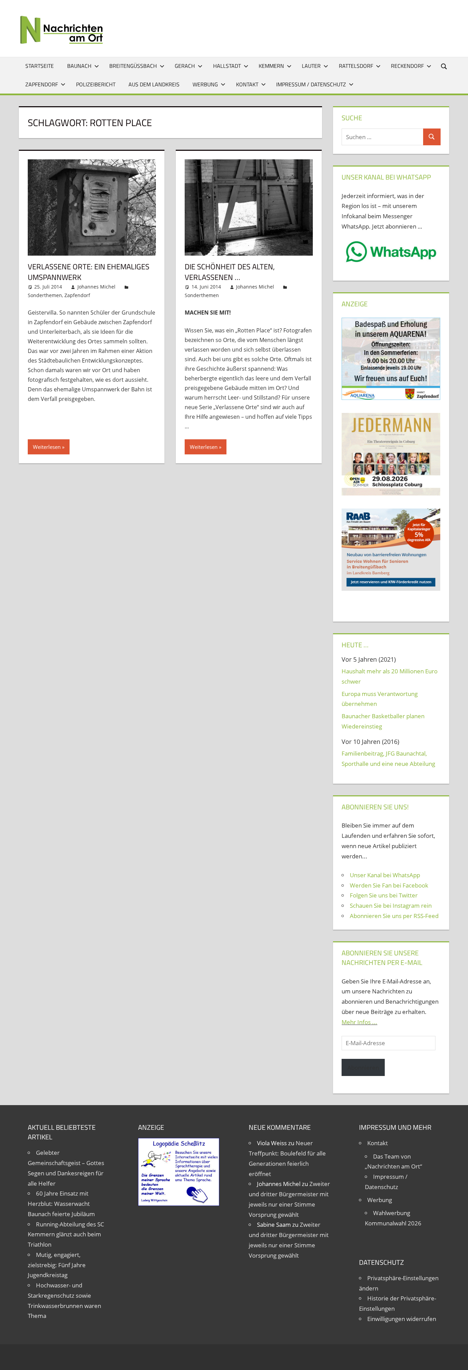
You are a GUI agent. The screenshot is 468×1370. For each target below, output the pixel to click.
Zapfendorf (41, 84)
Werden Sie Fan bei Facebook (389, 885)
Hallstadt (227, 66)
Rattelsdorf (356, 66)
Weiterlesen (47, 446)
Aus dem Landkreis (154, 84)
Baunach (79, 66)
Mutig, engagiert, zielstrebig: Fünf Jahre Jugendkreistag (57, 1265)
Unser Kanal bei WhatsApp (385, 875)
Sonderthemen (45, 295)
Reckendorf (407, 66)
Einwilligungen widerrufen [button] (401, 1319)
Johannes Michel (96, 286)
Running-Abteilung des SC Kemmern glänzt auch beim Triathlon (66, 1234)
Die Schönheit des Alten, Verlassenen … (230, 272)
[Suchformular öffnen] (444, 66)
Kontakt (247, 84)
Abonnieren (363, 1068)
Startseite (39, 66)
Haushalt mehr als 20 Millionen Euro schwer (390, 676)
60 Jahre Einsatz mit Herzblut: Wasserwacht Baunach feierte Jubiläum (61, 1203)
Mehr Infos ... (359, 1022)
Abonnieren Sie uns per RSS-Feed (394, 916)
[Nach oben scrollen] (457, 1359)
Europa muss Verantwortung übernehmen (380, 699)
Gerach (185, 66)
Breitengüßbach (133, 66)
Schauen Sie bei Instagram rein (391, 905)
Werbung (205, 84)
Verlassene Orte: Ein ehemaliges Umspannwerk (88, 272)
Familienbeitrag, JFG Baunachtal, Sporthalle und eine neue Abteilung (388, 758)
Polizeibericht (95, 84)
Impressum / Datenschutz (311, 84)
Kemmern (271, 66)
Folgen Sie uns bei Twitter (384, 895)
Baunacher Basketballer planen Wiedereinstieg (383, 721)
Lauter (311, 66)
